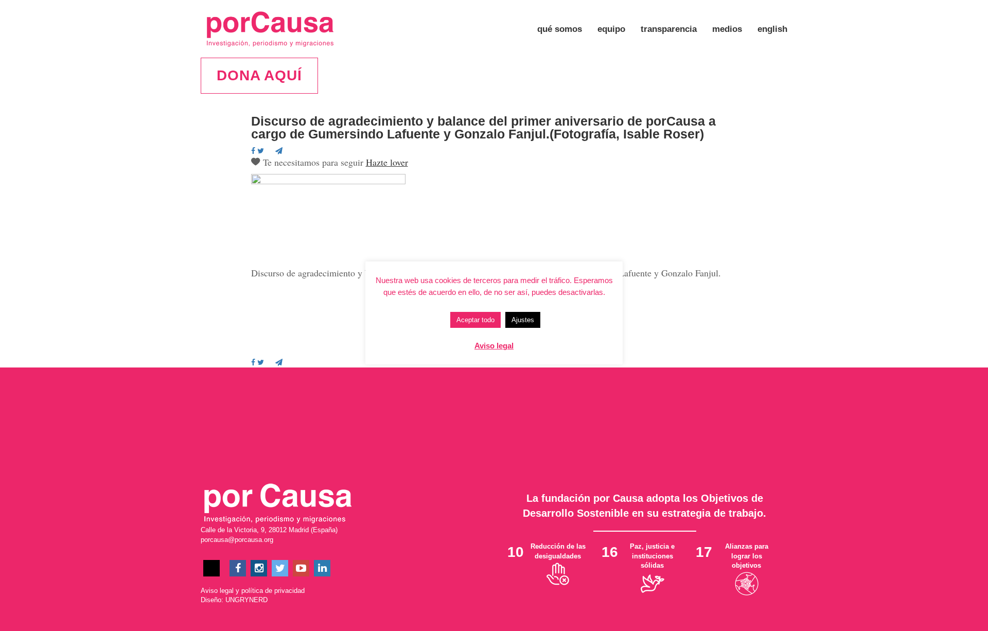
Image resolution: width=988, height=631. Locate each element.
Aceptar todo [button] (475, 320)
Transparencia (669, 29)
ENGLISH (772, 29)
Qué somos (559, 29)
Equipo (611, 29)
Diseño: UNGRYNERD (234, 600)
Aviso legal (217, 590)
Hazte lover (387, 162)
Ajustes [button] (522, 320)
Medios (727, 29)
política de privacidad (273, 590)
